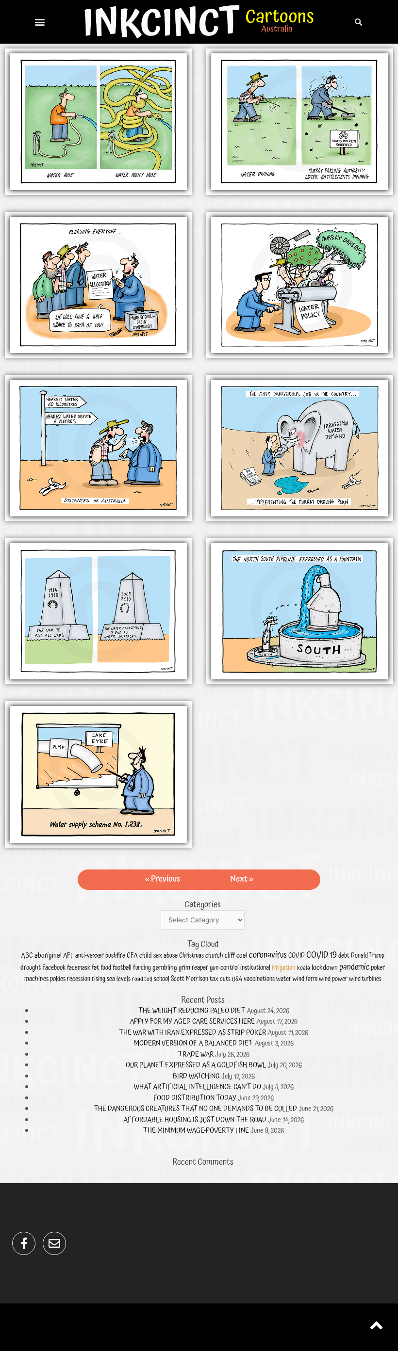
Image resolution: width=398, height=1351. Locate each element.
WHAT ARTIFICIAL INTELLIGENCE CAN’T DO (197, 1087)
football (122, 967)
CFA (132, 955)
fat (95, 967)
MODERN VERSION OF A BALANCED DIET (193, 1043)
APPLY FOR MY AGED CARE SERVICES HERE (192, 1021)
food (105, 968)
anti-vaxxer (89, 955)
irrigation (284, 967)
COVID (296, 955)
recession (78, 979)
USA (237, 979)
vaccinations (259, 979)
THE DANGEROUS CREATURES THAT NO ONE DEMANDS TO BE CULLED (195, 1109)
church (214, 955)
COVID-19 (321, 955)
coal (242, 956)
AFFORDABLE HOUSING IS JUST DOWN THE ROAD (194, 1120)
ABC (27, 955)
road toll (142, 979)
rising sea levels (111, 979)
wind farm (305, 979)
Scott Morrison (189, 979)
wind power (333, 979)
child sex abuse (158, 955)
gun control (224, 967)
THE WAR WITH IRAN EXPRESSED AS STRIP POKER (192, 1033)
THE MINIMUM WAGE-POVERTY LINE (196, 1131)
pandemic (354, 967)
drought (30, 967)
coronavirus (268, 955)
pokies (58, 978)
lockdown (325, 968)
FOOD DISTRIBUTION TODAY (194, 1098)
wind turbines (365, 979)
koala (303, 968)
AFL (68, 955)
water (283, 978)
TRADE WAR (196, 1054)
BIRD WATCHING (196, 1076)
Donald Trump (367, 955)
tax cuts (220, 979)
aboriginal (48, 956)
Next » (241, 879)
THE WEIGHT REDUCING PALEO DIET (191, 1011)
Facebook (54, 968)
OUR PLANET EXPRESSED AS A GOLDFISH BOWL (196, 1065)
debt (343, 955)
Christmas (191, 956)
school (161, 979)
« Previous (162, 879)
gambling (164, 968)
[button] (40, 22)
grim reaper (193, 967)
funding (142, 968)
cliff (230, 955)
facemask (78, 968)
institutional (255, 968)
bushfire (115, 955)
